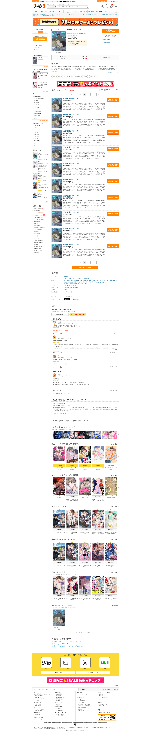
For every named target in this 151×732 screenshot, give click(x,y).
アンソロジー (37, 125)
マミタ (111, 599)
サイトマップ (81, 710)
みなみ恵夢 (36, 132)
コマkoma (40, 157)
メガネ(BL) (36, 107)
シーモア (35, 1)
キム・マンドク (85, 497)
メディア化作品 (37, 233)
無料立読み (72, 496)
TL (75, 11)
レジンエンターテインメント (92, 14)
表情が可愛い (91, 282)
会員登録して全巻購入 (85, 267)
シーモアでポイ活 (38, 229)
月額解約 (58, 705)
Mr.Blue (110, 469)
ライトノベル (83, 11)
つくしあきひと (37, 130)
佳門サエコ (36, 134)
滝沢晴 (98, 533)
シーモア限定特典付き (39, 98)
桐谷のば (72, 469)
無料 (59, 76)
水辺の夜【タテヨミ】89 (71, 228)
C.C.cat (108, 497)
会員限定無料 (111, 465)
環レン (35, 145)
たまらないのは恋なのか (72, 598)
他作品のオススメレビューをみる (62, 414)
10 (88, 94)
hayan (68, 500)
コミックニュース (38, 246)
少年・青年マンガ (39, 695)
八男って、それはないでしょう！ (43, 185)
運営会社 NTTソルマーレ (102, 722)
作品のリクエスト (82, 707)
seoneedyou (75, 500)
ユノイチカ (85, 599)
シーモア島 (55, 1)
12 (94, 94)
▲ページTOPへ (115, 685)
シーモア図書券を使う (61, 710)
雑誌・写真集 (99, 11)
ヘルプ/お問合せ (81, 700)
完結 (54, 76)
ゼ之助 (59, 469)
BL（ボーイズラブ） (40, 699)
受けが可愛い (93, 280)
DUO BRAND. (37, 140)
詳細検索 (36, 244)
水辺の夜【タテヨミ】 (59, 628)
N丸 (111, 566)
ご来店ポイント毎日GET (39, 227)
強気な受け (106, 280)
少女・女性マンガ (39, 697)
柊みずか (36, 138)
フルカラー (93, 76)
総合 (36, 11)
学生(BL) (36, 100)
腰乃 (35, 143)
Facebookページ (103, 704)
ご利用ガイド (37, 47)
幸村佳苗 (113, 533)
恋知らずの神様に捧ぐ (85, 532)
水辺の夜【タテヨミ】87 (71, 196)
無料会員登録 (102, 1)
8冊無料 (72, 465)
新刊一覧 (116, 689)
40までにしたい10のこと (111, 598)
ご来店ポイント (58, 672)
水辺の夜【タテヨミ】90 (71, 244)
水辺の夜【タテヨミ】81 (71, 98)
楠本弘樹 (40, 187)
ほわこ (72, 533)
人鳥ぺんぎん (98, 599)
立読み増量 (59, 465)
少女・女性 (51, 11)
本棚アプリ (36, 252)
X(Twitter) (101, 705)
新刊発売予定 (37, 210)
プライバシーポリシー (56, 722)
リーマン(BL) (37, 109)
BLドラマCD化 (37, 105)
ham (71, 500)
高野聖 (39, 177)
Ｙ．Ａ (44, 187)
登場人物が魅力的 (78, 282)
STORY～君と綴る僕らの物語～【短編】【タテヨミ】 (43, 75)
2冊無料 (98, 465)
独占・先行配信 (38, 710)
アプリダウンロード (82, 694)
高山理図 (44, 177)
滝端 (85, 533)
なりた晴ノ (85, 566)
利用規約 (49, 722)
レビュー (48, 1)
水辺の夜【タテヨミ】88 (71, 212)
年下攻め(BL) (37, 115)
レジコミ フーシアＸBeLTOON (107, 14)
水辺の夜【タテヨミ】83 (71, 131)
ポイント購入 (59, 695)
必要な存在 (112, 280)
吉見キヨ (94, 533)
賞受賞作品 (36, 231)
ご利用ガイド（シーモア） (84, 704)
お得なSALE (36, 223)
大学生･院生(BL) (37, 113)
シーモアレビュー (38, 719)
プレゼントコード (38, 250)
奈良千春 (102, 533)
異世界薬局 (40, 175)
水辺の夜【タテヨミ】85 (71, 163)
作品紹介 (101, 694)
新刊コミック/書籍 (37, 208)
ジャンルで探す (52, 6)
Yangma (40, 87)
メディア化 (107, 11)
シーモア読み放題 (38, 717)
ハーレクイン (38, 707)
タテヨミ (85, 76)
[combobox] (72, 6)
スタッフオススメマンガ (39, 238)
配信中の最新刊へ (107, 42)
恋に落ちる (70, 282)
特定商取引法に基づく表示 (78, 722)
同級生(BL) (36, 102)
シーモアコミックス (67, 11)
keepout (40, 178)
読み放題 (42, 1)
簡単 (107, 89)
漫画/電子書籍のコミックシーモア (42, 694)
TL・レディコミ (38, 700)
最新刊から (116, 89)
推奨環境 (80, 709)
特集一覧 (36, 236)
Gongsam (59, 497)
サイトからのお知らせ (61, 714)
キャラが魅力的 (74, 280)
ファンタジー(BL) (38, 111)
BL (59, 11)
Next (117, 435)
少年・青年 (44, 11)
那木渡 (98, 566)
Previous (52, 434)
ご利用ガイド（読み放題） (84, 705)
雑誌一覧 (104, 689)
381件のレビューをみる (71, 311)
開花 (39, 78)
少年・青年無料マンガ (39, 219)
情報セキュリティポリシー (67, 722)
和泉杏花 (40, 168)
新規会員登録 (59, 694)
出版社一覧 (110, 689)
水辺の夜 (40, 58)
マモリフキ (94, 500)
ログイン (113, 1)
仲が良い (87, 280)
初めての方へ (37, 50)
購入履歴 (58, 700)
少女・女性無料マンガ (39, 217)
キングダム (40, 194)
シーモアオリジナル (39, 709)
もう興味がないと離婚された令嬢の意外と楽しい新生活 (43, 165)
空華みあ (72, 599)
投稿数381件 (81, 33)
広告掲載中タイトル (38, 242)
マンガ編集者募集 (103, 697)
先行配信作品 (37, 225)
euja (68, 31)
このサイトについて (88, 722)
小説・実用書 (91, 11)
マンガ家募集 (102, 695)
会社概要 (45, 722)
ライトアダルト (115, 11)
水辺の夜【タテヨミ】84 (71, 147)
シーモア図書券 (37, 248)
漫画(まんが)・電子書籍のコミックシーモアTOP (44, 14)
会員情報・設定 (59, 699)
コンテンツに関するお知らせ (63, 715)
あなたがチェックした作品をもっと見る (85, 632)
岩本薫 (35, 127)
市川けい (59, 533)
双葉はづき (36, 136)
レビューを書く (71, 35)
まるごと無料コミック (38, 215)
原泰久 (39, 196)
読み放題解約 (59, 706)
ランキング (38, 213)
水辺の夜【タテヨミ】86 (71, 179)
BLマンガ (58, 29)
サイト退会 (58, 708)
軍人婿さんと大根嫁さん (43, 155)
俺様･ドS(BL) (37, 118)
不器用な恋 (81, 280)
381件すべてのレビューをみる (61, 393)
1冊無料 (85, 465)
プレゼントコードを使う (62, 712)
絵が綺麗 (85, 282)
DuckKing (113, 497)
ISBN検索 (95, 722)
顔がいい (104, 282)
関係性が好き (98, 282)
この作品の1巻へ (107, 39)
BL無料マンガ (37, 221)
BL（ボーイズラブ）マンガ (63, 14)
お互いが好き (67, 280)
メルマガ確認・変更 (60, 697)
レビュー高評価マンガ (39, 240)
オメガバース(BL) (67, 76)
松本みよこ (85, 469)
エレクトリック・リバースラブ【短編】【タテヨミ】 (42, 84)
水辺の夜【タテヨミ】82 (71, 115)
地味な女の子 (100, 280)
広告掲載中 (77, 76)
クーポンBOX (59, 702)
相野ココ (98, 469)
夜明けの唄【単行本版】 (85, 598)
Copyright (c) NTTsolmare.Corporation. (75, 730)
